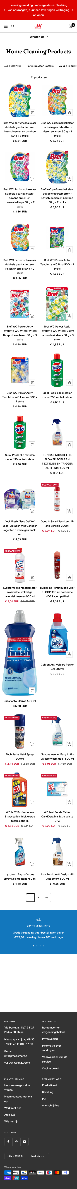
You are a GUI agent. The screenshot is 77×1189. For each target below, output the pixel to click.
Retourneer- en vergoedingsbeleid (53, 1030)
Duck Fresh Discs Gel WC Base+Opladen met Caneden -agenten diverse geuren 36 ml (20, 528)
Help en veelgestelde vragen (17, 1088)
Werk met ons (12, 1108)
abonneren (38, 998)
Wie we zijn (11, 1121)
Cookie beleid (50, 1068)
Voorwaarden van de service (54, 1059)
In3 (44, 1098)
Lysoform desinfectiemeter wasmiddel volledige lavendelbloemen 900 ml (19, 592)
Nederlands (37, 1156)
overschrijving (50, 1105)
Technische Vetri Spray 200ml (20, 756)
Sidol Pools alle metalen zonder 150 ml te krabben (19, 457)
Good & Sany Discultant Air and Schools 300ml (57, 523)
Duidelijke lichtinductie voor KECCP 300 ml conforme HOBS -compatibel (57, 592)
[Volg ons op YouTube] (24, 1142)
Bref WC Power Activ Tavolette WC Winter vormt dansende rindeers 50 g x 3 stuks (57, 333)
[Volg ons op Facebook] (8, 1142)
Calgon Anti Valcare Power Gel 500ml (57, 667)
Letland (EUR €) (15, 1156)
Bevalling (47, 1092)
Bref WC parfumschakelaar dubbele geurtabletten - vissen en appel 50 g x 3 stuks (57, 129)
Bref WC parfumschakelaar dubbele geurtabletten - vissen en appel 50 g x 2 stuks (19, 267)
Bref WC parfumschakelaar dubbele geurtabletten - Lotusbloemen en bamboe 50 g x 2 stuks (57, 196)
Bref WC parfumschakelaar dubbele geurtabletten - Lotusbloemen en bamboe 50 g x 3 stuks (19, 129)
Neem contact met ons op (18, 1099)
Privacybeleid (50, 1038)
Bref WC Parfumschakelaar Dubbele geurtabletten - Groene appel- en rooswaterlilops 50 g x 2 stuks (19, 198)
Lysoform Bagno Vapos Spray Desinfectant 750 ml (20, 876)
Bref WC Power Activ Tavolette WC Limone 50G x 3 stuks (19, 397)
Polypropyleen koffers (40, 66)
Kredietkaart (49, 1085)
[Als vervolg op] (47, 897)
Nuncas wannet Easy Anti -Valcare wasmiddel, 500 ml (57, 756)
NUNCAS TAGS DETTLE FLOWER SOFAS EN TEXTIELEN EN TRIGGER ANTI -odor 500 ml (57, 461)
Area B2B (9, 1114)
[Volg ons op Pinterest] (16, 1142)
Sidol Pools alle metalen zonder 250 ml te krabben (57, 395)
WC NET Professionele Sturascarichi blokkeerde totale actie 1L (20, 816)
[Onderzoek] (12, 26)
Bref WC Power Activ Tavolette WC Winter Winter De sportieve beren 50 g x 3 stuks (19, 333)
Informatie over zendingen (51, 1048)
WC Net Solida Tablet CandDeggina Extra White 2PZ (57, 816)
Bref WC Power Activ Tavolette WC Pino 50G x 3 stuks (57, 264)
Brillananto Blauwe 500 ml (20, 701)
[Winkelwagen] (71, 26)
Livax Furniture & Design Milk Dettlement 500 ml (57, 876)
